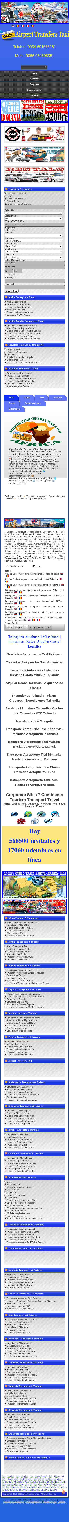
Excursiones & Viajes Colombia (21, 1163)
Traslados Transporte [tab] (16, 193)
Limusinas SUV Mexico (17, 1041)
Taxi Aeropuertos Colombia (19, 1168)
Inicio (34, 73)
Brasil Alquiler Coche (16, 1137)
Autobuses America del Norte (20, 1025)
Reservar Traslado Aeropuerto (20, 1187)
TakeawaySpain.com (16, 1216)
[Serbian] (36, 1487)
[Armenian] (23, 1476)
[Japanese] (55, 1482)
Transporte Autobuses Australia (21, 378)
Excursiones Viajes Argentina (20, 1116)
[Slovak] (45, 1487)
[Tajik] (14, 1489)
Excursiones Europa (16, 975)
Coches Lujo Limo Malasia (19, 1391)
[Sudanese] (64, 1487)
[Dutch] (27, 1479)
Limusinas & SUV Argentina (19, 1110)
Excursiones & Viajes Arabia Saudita (24, 331)
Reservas (34, 79)
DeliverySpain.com (36, 1503)
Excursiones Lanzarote (17, 1451)
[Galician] (51, 1479)
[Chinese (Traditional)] (6, 1479)
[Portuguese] (8, 1487)
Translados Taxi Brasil (17, 1145)
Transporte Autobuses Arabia (20, 312)
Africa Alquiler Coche (16, 933)
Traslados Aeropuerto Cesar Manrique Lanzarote (29, 1438)
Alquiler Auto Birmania (17, 1417)
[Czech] (17, 1479)
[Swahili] (4, 1489)
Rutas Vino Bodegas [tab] (16, 199)
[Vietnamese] (45, 1489)
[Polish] (4, 1487)
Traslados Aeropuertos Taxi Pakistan (34, 654)
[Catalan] (47, 1476)
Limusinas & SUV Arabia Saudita (22, 326)
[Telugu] (19, 1489)
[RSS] (32, 1073)
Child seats (10, 254)
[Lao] (9, 1484)
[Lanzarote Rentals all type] (34, 181)
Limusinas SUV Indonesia (19, 1367)
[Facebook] (7, 1067)
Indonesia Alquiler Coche (18, 1369)
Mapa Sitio (12, 1197)
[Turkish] (27, 1489)
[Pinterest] (44, 1067)
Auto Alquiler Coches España (20, 1004)
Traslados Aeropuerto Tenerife (20, 1234)
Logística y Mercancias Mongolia (22, 1356)
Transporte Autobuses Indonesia (22, 1375)
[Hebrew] (24, 1482)
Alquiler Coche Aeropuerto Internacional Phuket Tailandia (31, 579)
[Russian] (22, 1487)
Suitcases (9, 238)
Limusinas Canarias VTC (18, 1306)
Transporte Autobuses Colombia (21, 1166)
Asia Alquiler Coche (16, 1330)
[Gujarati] (8, 1482)
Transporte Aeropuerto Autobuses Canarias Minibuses (31, 1301)
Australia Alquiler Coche (18, 386)
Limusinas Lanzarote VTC (19, 1446)
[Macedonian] (22, 1484)
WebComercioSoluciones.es (13, 1502)
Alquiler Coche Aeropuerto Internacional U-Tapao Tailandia (32, 574)
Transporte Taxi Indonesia (19, 1377)
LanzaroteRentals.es (16, 1210)
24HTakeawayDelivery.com (19, 1503)
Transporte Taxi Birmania (18, 1425)
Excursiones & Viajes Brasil (20, 1139)
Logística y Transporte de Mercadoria (24, 362)
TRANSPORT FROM (14, 221)
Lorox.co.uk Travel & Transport (21, 1203)
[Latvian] (13, 1484)
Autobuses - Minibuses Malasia (21, 1398)
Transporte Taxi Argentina (18, 1123)
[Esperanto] (31, 1479)
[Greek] (4, 1482)
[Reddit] (13, 1073)
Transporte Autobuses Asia (19, 1322)
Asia (42, 398)
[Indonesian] (42, 1482)
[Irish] (46, 1482)
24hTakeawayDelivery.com (19, 1213)
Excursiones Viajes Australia (20, 373)
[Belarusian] (37, 1476)
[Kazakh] (59, 1482)
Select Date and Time (15, 260)
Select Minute (11, 216)
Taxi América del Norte (17, 1028)
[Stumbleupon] (20, 1073)
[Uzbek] (40, 1489)
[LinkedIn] (50, 1067)
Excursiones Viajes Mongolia (20, 1348)
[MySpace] (50, 1073)
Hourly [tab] (10, 196)
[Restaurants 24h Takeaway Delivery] (34, 141)
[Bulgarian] (42, 1476)
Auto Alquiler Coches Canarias (21, 1309)
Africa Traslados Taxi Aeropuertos (22, 922)
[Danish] (22, 1479)
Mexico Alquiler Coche (17, 1044)
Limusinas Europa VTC (17, 978)
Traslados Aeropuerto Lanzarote (21, 1229)
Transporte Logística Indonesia (21, 1380)
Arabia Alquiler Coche (16, 310)
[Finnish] (44, 1479)
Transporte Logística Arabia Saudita (23, 339)
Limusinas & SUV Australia (19, 384)
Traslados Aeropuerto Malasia (20, 1401)
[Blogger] (7, 1073)
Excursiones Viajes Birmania (20, 1420)
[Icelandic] (38, 1482)
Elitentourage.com (50, 1502)
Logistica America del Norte (19, 1031)
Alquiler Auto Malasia (16, 1393)
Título (8, 571)
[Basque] (32, 1476)
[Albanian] (13, 1476)
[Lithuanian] (17, 1484)
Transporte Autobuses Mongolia (21, 1351)
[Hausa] (13, 1482)
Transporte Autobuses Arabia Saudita (24, 333)
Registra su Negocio (16, 1195)
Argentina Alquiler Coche (18, 1113)
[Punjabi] (13, 1487)
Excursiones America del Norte (21, 1023)
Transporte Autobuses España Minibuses (26, 996)
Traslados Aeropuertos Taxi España (23, 994)
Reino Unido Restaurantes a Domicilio (24, 1218)
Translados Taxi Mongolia (34, 721)
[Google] (20, 1067)
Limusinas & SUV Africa (18, 925)
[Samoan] (27, 1487)
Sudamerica (14, 409)
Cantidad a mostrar (15, 566)
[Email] (26, 1073)
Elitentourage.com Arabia (18, 1205)
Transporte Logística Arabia (19, 307)
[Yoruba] (54, 1489)
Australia (57, 398)
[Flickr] (44, 1073)
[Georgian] (56, 1479)
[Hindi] (29, 1482)
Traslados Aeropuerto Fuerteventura (23, 1237)
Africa (11, 398)
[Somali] (54, 1487)
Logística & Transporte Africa (20, 936)
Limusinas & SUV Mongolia (19, 1343)
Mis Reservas (13, 1189)
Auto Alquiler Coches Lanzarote (21, 1449)
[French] (47, 1479)
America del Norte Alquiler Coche (22, 1020)
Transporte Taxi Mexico (17, 1052)
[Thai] (23, 1489)
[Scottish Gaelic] (32, 1487)
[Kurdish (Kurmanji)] (4, 1484)
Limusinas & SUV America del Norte (23, 1018)
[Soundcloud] (32, 1067)
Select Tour (10, 230)
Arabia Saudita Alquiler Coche (20, 328)
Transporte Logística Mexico (20, 1054)
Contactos (34, 95)
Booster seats (11, 243)
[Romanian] (18, 1487)
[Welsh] (49, 1489)
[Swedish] (9, 1489)
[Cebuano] (52, 1476)
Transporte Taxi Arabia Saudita (21, 336)
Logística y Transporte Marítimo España (25, 1007)
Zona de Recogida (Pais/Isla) (18, 204)
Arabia (27, 398)
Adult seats (10, 232)
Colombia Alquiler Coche (18, 1160)
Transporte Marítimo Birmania (20, 1427)
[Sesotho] (41, 1487)
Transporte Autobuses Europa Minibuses (25, 973)
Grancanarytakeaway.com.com (56, 1503)
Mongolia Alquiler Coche (18, 1346)
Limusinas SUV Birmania (18, 1414)
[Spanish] (59, 1487)
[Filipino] (40, 1479)
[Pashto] (56, 1484)
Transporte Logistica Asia (18, 1332)
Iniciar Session (34, 90)
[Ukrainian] (31, 1489)
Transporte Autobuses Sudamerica (23, 1094)
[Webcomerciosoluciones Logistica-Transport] (34, 161)
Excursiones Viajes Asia (18, 1324)
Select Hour (10, 210)
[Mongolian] (42, 1484)
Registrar (34, 84)
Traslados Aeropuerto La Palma (21, 1239)
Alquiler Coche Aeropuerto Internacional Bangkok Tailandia (32, 585)
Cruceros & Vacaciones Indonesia (22, 1372)
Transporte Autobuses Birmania (21, 1422)
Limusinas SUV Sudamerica (20, 1087)
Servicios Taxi (13, 349)
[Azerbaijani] (27, 1476)
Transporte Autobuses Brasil (20, 1142)
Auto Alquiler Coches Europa (20, 980)
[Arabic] (18, 1476)
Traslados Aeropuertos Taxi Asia (22, 1319)
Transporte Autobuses (17, 352)
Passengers (10, 277)
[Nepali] (47, 1484)
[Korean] (64, 1482)
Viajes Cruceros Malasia (18, 1396)
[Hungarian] (33, 1482)
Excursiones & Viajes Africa (20, 928)
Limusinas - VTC (14, 355)
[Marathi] (36, 1484)
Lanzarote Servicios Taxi (18, 1441)
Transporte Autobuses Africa (20, 930)
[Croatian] (13, 1479)
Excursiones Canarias (17, 1303)
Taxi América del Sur (16, 1097)
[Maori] (32, 1484)
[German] (60, 1479)
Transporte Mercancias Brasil (20, 1147)
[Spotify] (38, 1073)
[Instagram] (38, 1067)
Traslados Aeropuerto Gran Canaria (23, 1232)
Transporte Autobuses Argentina (21, 1118)
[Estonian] (36, 1479)
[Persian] (61, 1484)
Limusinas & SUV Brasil (18, 1134)
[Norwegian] (52, 1484)
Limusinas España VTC (18, 1002)
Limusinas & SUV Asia (17, 1327)
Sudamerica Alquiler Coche (19, 1089)
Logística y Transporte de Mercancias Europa (28, 983)
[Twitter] (13, 1067)
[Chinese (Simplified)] (59, 1476)
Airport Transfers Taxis (33, 1502)
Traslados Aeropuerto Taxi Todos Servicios (26, 1242)
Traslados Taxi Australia (18, 376)
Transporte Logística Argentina (21, 1121)
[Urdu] (36, 1489)
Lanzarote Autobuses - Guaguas (21, 1443)
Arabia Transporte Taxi (17, 302)
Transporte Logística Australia (20, 381)
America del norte (33, 403)
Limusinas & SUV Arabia (18, 315)
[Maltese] (27, 1484)
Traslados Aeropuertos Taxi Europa (23, 970)
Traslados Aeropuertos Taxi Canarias (24, 1298)
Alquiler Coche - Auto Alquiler (20, 357)
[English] (4, 1476)
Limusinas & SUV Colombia (19, 1158)
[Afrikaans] (9, 1476)
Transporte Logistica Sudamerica (22, 1100)
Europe (12, 403)
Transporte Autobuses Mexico (20, 1049)
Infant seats (10, 249)
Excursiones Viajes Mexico (19, 1047)
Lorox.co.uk (52, 1500)
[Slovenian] (50, 1487)
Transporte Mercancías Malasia (21, 1404)
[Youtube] (26, 1067)
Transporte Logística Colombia (21, 1171)
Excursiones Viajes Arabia (19, 304)
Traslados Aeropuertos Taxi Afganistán (34, 662)
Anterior (18, 627)
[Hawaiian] (19, 1482)
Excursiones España (16, 999)
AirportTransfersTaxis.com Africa (22, 1200)
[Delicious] (56, 1067)
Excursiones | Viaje (16, 360)
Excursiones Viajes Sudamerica (21, 1092)
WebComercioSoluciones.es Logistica (24, 1208)
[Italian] (51, 1482)
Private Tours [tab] (13, 201)
